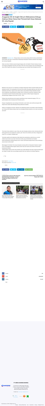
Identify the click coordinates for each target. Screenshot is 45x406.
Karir (28, 404)
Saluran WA (13, 162)
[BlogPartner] (27, 396)
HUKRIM (7, 14)
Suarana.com (10, 58)
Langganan (41, 276)
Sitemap (36, 404)
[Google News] (20, 396)
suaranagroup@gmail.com (23, 391)
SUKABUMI (10, 14)
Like (42, 273)
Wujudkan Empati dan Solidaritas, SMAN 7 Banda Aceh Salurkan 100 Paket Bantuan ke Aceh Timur (22, 196)
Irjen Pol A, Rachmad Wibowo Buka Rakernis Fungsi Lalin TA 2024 (33, 176)
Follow (41, 279)
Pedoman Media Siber (22, 404)
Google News (10, 161)
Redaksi (16, 404)
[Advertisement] (22, 78)
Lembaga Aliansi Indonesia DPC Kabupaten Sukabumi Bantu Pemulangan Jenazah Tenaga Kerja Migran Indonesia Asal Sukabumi (11, 177)
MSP (8, 403)
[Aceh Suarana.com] (6, 385)
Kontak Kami (32, 404)
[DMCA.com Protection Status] (15, 396)
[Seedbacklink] (24, 396)
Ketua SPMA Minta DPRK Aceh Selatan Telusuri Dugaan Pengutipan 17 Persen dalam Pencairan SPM (8, 196)
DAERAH (3, 14)
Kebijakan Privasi (41, 404)
